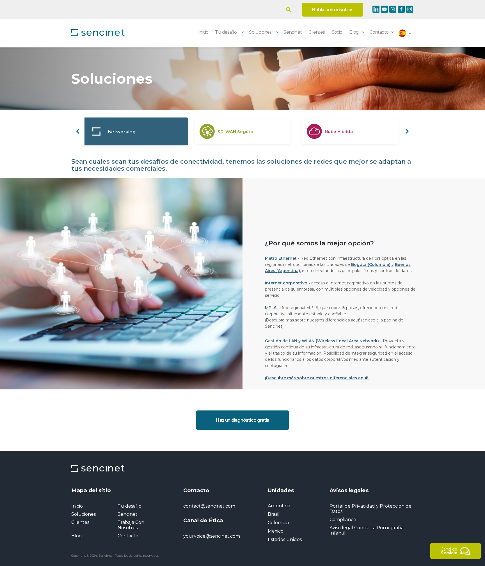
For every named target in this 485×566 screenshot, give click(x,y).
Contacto (378, 32)
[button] (78, 131)
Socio (337, 32)
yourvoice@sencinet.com (211, 536)
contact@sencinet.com (209, 506)
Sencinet (292, 32)
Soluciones (83, 514)
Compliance (343, 519)
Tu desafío (129, 506)
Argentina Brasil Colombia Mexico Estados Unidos (285, 522)
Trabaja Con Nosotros (131, 525)
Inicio (203, 32)
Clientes (316, 32)
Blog (354, 32)
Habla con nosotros (332, 9)
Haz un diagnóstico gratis (242, 420)
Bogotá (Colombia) (370, 264)
